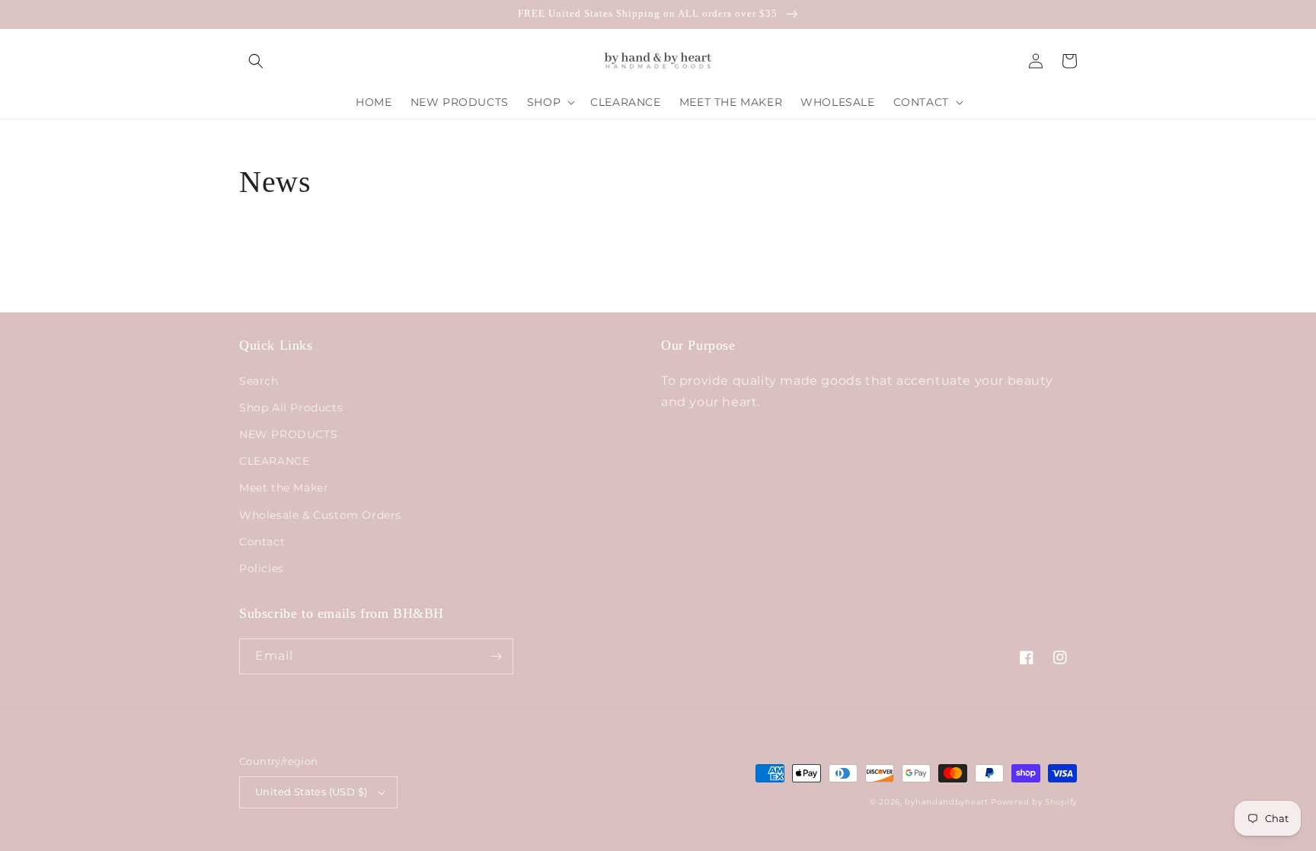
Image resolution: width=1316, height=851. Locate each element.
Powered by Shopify (1034, 802)
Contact (262, 542)
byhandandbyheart (946, 802)
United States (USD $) (311, 791)
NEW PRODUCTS (288, 434)
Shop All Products (291, 407)
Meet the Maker (283, 487)
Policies (261, 568)
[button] (256, 61)
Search (259, 381)
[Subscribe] (496, 656)
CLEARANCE (274, 461)
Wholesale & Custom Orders (320, 515)
